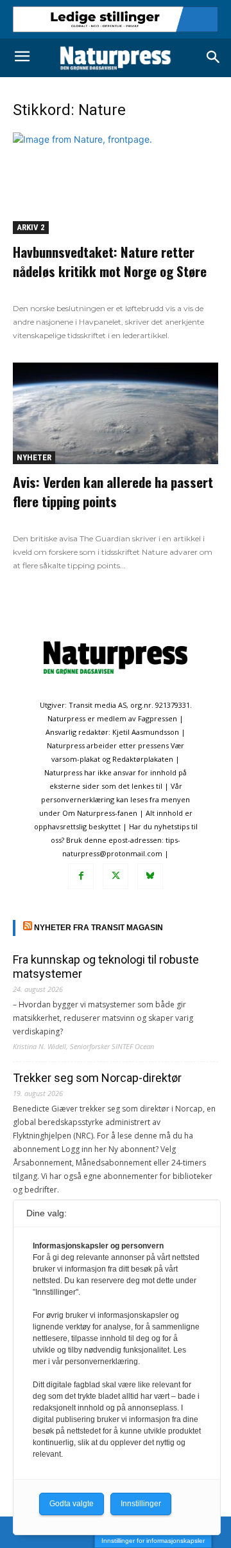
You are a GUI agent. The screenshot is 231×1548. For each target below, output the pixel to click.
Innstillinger (141, 1503)
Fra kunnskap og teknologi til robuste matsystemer (106, 966)
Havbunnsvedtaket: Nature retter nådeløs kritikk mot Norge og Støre (110, 261)
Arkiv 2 (31, 227)
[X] (115, 876)
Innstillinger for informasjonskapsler (153, 1540)
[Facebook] (81, 876)
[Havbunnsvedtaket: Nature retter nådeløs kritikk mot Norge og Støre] (115, 183)
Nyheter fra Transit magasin (98, 927)
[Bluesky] (150, 876)
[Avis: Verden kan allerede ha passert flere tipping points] (115, 413)
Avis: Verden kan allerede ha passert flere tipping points (113, 491)
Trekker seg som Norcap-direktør (97, 1077)
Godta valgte (71, 1503)
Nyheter (34, 457)
